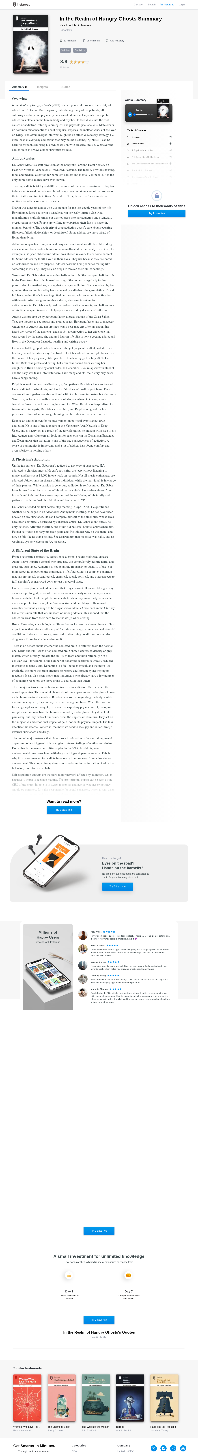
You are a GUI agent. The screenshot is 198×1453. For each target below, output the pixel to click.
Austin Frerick (123, 1430)
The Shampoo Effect (59, 1427)
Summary (17, 86)
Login (182, 4)
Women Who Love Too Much (29, 1427)
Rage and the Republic (163, 1427)
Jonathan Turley (159, 1430)
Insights (42, 87)
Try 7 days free (64, 809)
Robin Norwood (22, 1430)
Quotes (65, 87)
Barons (120, 1427)
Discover (138, 4)
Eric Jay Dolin (89, 1430)
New (74, 1451)
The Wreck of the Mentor (95, 1427)
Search (152, 4)
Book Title (18, 16)
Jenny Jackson (56, 1430)
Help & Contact (125, 1451)
